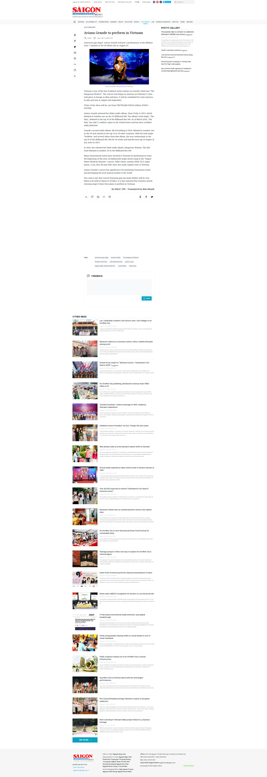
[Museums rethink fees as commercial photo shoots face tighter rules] (85, 516)
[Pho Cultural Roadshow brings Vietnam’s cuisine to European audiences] (85, 705)
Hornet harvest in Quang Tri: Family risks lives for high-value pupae (176, 63)
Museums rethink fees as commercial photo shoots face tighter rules (126, 511)
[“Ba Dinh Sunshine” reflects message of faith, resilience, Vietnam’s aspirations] (85, 411)
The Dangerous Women (131, 258)
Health (120, 22)
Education (128, 22)
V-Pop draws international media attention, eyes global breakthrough (122, 616)
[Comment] (74, 70)
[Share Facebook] (74, 41)
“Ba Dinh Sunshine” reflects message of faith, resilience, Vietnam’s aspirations (123, 406)
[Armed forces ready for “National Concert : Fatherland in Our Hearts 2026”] (85, 369)
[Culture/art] (74, 76)
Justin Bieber (122, 266)
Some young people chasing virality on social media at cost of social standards (125, 637)
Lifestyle (175, 22)
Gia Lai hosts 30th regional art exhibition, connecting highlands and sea (176, 70)
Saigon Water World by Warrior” (105, 266)
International (104, 22)
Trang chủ (74, 22)
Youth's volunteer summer (174, 50)
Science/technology (163, 22)
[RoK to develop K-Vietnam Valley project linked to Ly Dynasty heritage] (85, 726)
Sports (136, 22)
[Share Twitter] (74, 46)
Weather (189, 22)
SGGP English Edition (87, 12)
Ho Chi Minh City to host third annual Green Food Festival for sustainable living (124, 532)
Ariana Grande (115, 258)
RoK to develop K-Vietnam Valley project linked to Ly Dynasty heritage (125, 721)
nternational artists (116, 262)
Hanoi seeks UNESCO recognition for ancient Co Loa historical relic (127, 594)
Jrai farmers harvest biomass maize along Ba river (177, 56)
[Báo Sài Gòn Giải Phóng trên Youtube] (157, 2)
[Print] (74, 58)
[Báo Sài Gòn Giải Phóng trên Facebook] (154, 2)
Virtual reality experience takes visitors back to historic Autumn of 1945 (127, 469)
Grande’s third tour (101, 262)
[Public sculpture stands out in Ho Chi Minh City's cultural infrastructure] (85, 663)
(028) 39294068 (78, 767)
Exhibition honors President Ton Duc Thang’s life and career (124, 426)
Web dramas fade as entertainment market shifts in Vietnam (125, 447)
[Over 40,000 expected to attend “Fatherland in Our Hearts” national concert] (85, 495)
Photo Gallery (170, 27)
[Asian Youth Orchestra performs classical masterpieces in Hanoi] (85, 579)
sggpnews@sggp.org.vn (81, 770)
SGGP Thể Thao (110, 2)
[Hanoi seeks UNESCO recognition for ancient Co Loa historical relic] (85, 600)
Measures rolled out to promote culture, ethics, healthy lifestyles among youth (126, 343)
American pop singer (101, 258)
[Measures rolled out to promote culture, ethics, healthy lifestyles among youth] (85, 348)
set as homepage (189, 766)
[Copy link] (74, 64)
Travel (182, 22)
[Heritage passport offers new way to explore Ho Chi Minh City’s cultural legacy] (85, 558)
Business (113, 22)
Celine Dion (132, 266)
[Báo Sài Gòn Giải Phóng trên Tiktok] (160, 2)
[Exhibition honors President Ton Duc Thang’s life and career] (85, 432)
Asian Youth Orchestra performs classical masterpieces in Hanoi (126, 573)
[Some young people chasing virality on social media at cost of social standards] (85, 642)
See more (83, 740)
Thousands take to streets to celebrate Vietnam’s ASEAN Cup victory (177, 33)
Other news (79, 316)
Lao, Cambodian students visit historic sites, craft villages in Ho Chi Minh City (126, 322)
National (81, 22)
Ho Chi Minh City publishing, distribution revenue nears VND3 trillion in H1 (124, 385)
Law (153, 22)
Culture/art (145, 22)
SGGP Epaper (146, 2)
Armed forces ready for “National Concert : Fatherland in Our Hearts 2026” (124, 364)
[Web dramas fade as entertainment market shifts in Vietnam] (85, 453)
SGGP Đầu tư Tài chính (125, 2)
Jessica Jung (129, 262)
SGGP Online (98, 2)
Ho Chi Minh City (91, 22)
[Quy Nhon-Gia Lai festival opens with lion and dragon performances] (85, 684)
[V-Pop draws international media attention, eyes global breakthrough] (85, 621)
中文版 (137, 2)
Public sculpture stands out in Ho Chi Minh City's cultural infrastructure (123, 658)
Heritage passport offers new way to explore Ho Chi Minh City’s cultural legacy (125, 553)
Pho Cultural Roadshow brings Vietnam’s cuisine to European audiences (125, 700)
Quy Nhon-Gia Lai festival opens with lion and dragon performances (121, 679)
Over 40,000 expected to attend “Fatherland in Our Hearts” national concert (124, 490)
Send (148, 298)
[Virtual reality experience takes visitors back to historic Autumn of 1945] (85, 474)
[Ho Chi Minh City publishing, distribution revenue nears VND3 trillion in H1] (85, 390)
